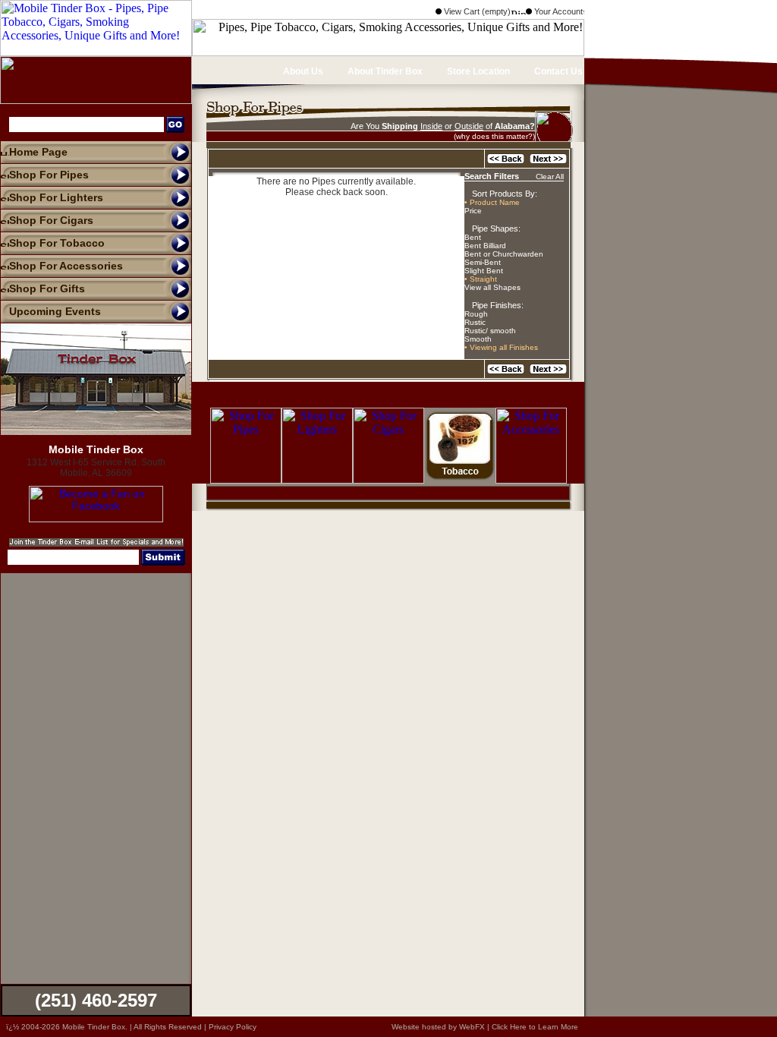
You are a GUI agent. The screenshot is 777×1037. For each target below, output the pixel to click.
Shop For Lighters (56, 197)
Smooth (478, 339)
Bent (472, 237)
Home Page (38, 152)
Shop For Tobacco (57, 243)
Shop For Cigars (51, 220)
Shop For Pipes (49, 175)
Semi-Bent (482, 262)
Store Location (477, 71)
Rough (476, 314)
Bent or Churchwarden (503, 254)
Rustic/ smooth (490, 330)
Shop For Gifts (47, 288)
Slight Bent (483, 270)
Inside (431, 126)
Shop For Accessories (66, 266)
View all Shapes (492, 287)
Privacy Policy (232, 1027)
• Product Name (492, 202)
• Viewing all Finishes (501, 347)
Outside (469, 126)
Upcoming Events (55, 311)
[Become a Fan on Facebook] (96, 518)
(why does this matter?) (494, 136)
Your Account (557, 11)
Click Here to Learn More (535, 1027)
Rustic (475, 322)
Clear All (550, 176)
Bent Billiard (485, 245)
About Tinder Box (384, 71)
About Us (302, 71)
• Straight (480, 279)
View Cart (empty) (476, 11)
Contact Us (557, 71)
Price (473, 210)
